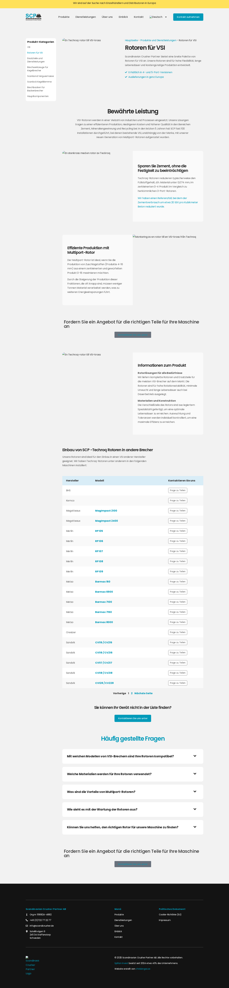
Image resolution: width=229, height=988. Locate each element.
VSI (28, 47)
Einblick (123, 17)
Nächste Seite (143, 693)
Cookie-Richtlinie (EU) (170, 914)
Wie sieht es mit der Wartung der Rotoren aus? (102, 809)
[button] (132, 756)
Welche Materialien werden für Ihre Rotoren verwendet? (109, 774)
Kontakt (139, 17)
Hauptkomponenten (38, 96)
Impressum (165, 920)
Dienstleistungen (85, 17)
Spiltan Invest (121, 963)
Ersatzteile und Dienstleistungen (36, 60)
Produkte (63, 17)
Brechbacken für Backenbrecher (36, 89)
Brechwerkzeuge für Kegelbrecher (37, 69)
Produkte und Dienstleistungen (158, 40)
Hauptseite (131, 40)
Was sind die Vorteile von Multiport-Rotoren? (101, 792)
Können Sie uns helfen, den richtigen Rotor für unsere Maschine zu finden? (122, 827)
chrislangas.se (143, 968)
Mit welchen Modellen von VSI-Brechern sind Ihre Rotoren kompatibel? (120, 756)
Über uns (107, 17)
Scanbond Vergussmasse (40, 76)
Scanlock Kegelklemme (39, 81)
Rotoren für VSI (35, 52)
